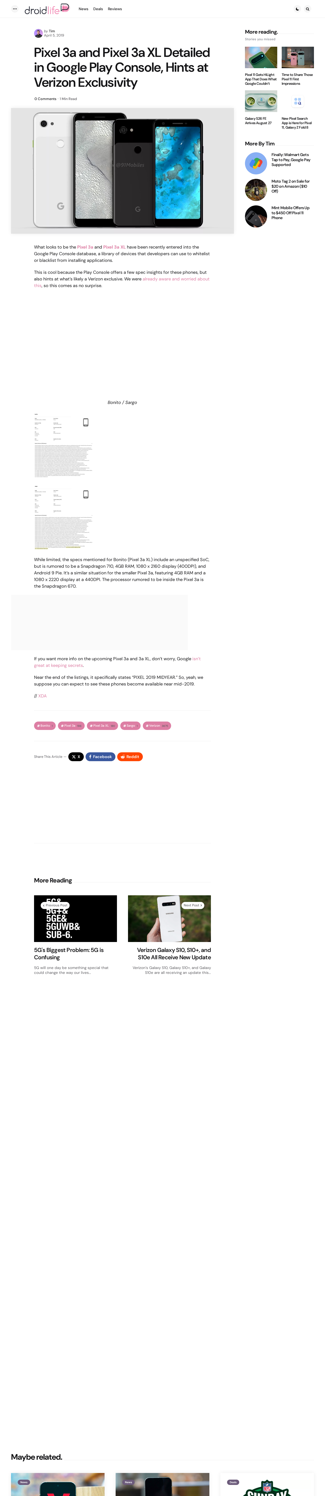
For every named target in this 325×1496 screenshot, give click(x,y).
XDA (42, 696)
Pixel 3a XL (104, 726)
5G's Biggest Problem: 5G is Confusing (68, 953)
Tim (52, 31)
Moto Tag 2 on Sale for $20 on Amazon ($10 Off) (290, 186)
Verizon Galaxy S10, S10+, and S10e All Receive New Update (174, 953)
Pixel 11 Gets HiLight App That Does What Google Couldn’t (261, 79)
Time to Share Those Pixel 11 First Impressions (297, 79)
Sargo (132, 726)
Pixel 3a (73, 726)
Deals (233, 1482)
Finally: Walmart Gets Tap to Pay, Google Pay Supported (290, 159)
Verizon (158, 726)
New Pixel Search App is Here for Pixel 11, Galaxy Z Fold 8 (297, 123)
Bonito (46, 726)
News (23, 1482)
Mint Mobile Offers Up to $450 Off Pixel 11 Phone (290, 212)
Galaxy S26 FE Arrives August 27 (258, 120)
